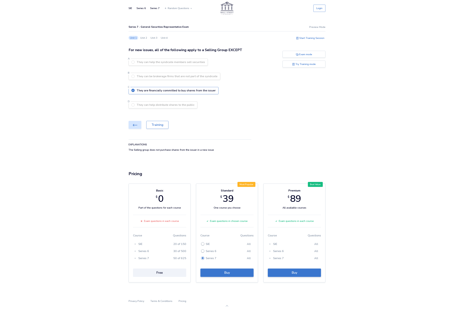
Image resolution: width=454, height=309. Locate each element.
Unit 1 (133, 38)
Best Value (315, 184)
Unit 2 (143, 38)
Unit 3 (154, 38)
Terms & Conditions (161, 301)
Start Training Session (311, 38)
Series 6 (141, 8)
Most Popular (246, 184)
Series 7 (154, 8)
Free (159, 272)
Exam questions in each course (161, 221)
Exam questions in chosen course (229, 221)
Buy (227, 272)
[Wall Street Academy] (227, 8)
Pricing (182, 301)
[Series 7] (135, 125)
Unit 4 (164, 38)
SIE (130, 8)
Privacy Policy (136, 301)
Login (319, 8)
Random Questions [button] (179, 8)
